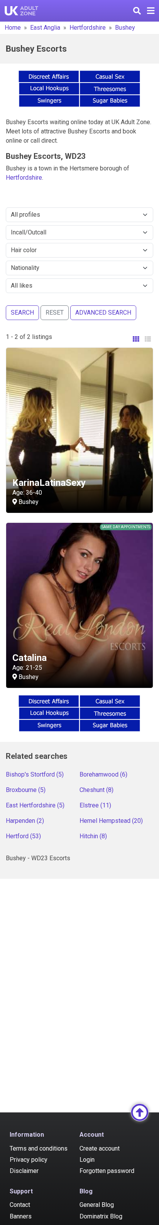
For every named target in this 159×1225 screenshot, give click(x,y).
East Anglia (45, 27)
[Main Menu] (150, 11)
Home (13, 27)
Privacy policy (28, 1159)
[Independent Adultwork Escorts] (22, 10)
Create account (100, 1148)
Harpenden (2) (25, 820)
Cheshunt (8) (96, 790)
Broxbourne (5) (26, 790)
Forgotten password (107, 1170)
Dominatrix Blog (101, 1216)
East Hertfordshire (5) (35, 805)
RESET (55, 312)
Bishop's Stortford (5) (35, 774)
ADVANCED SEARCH (103, 312)
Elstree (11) (95, 805)
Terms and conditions (39, 1148)
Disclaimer (24, 1170)
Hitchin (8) (93, 836)
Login (87, 1159)
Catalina (29, 657)
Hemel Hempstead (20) (111, 820)
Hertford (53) (23, 836)
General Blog (97, 1204)
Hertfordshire (87, 27)
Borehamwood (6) (103, 774)
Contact (20, 1204)
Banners (21, 1216)
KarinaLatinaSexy (49, 482)
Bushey (125, 27)
